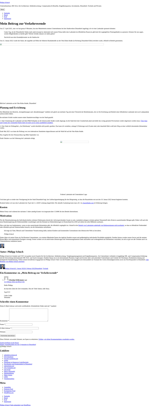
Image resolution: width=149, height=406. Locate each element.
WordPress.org (8, 393)
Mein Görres (8, 375)
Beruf (6, 15)
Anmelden (7, 387)
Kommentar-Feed (9, 391)
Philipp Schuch (5, 2)
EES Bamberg (8, 357)
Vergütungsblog (9, 379)
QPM (6, 377)
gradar (6, 360)
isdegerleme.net (9, 366)
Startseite (7, 13)
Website (2, 332)
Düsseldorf (38, 268)
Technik (45, 268)
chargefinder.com (88, 203)
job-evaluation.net (10, 368)
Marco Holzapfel (9, 371)
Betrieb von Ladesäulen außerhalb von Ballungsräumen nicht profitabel (101, 225)
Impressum (7, 18)
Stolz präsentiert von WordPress (20, 405)
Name (2, 324)
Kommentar (4, 321)
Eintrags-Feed (8, 389)
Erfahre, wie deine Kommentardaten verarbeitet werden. (56, 339)
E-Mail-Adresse (5, 328)
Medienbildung (9, 373)
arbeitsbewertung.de (10, 355)
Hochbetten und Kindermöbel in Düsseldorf (18, 364)
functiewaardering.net (11, 358)
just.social (7, 369)
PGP (5, 17)
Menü (2, 9)
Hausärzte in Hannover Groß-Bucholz (16, 362)
